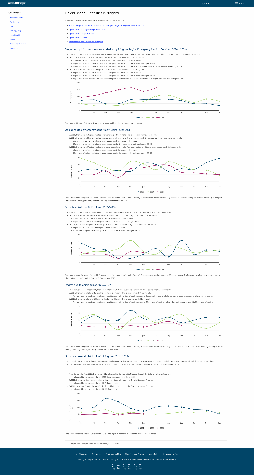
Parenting (13, 26)
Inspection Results (16, 18)
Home (16, 3)
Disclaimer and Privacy (134, 454)
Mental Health (15, 35)
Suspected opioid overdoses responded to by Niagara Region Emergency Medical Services (107, 25)
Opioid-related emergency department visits (87, 29)
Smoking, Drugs (16, 31)
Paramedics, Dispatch (18, 44)
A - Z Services (81, 454)
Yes (112, 444)
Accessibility (154, 454)
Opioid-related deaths (78, 37)
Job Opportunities (113, 454)
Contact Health (15, 48)
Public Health (14, 12)
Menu (241, 3)
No (118, 444)
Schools (12, 39)
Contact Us (96, 454)
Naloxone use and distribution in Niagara (86, 42)
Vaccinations (14, 22)
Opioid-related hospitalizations (81, 33)
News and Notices (170, 454)
